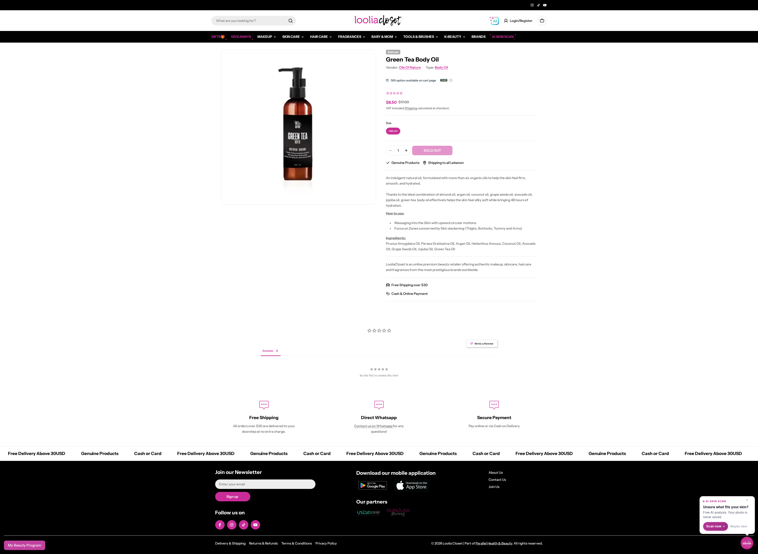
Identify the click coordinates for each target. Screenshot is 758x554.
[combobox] (253, 20)
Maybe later (738, 526)
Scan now (713, 526)
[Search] (290, 20)
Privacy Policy (326, 543)
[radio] (393, 131)
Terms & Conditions (296, 543)
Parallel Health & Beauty (494, 543)
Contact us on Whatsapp (373, 426)
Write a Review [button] (484, 343)
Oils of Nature (410, 67)
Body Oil (441, 67)
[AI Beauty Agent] (494, 20)
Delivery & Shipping (230, 543)
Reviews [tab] (268, 351)
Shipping (411, 108)
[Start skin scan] (747, 542)
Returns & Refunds (263, 543)
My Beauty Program (24, 545)
